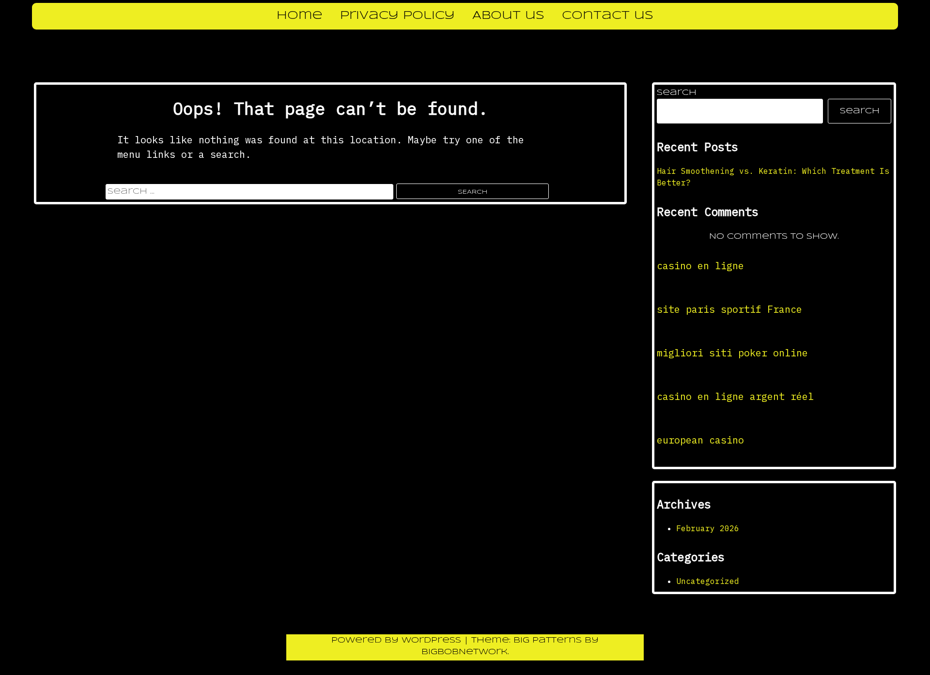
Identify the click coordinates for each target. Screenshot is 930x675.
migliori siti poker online (732, 352)
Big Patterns (547, 640)
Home (300, 16)
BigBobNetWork (464, 652)
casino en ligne (700, 265)
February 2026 (707, 528)
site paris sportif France (729, 309)
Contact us (607, 16)
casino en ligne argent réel (735, 396)
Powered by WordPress (397, 640)
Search (677, 92)
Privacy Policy (397, 16)
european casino (700, 439)
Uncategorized (707, 581)
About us (508, 16)
